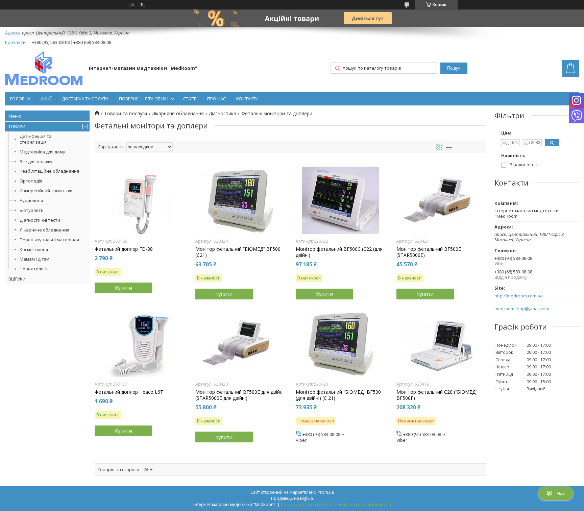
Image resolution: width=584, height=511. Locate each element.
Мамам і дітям (34, 259)
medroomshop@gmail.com (521, 309)
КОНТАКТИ (247, 99)
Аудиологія (31, 200)
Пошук (453, 68)
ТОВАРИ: (17, 126)
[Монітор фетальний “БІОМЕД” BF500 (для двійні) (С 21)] (340, 343)
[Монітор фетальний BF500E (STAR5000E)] (441, 200)
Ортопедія (31, 181)
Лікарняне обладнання (44, 230)
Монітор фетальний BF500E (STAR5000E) (428, 252)
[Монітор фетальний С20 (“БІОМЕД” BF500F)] (441, 343)
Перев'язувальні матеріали (49, 240)
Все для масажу (36, 162)
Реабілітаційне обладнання (49, 171)
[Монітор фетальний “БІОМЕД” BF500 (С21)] (240, 200)
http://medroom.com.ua (518, 296)
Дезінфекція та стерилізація (36, 139)
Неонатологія (34, 269)
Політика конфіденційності (364, 504)
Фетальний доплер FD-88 (124, 249)
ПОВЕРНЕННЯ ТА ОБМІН (143, 99)
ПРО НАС (216, 99)
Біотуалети (32, 210)
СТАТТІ (190, 99)
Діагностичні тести (40, 220)
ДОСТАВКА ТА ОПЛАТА (85, 99)
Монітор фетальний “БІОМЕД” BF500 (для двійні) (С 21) (338, 395)
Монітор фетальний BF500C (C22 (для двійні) (339, 252)
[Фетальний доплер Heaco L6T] (139, 343)
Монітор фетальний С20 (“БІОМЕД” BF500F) (436, 395)
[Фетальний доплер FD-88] (139, 200)
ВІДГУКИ (17, 279)
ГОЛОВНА (20, 99)
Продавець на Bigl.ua (292, 498)
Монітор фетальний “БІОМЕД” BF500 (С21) (238, 252)
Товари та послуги (125, 114)
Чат (561, 493)
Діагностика (222, 114)
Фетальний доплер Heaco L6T (129, 392)
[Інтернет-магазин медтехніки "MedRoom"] (43, 69)
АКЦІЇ (46, 99)
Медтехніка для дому (42, 152)
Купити (123, 287)
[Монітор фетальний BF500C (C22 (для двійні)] (340, 200)
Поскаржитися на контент (307, 504)
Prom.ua (326, 492)
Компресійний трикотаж (46, 191)
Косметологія (34, 249)
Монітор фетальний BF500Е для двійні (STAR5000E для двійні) (239, 395)
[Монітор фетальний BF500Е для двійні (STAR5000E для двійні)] (240, 343)
